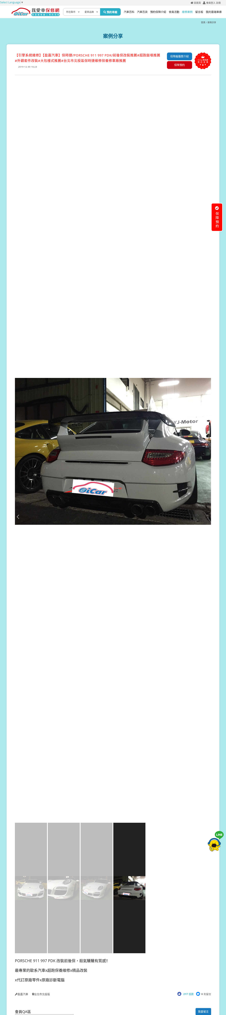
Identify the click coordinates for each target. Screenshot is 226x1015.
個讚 (188, 994)
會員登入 (210, 2)
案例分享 (211, 22)
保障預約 (179, 65)
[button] (208, 517)
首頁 (203, 22)
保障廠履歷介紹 (179, 56)
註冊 (218, 3)
